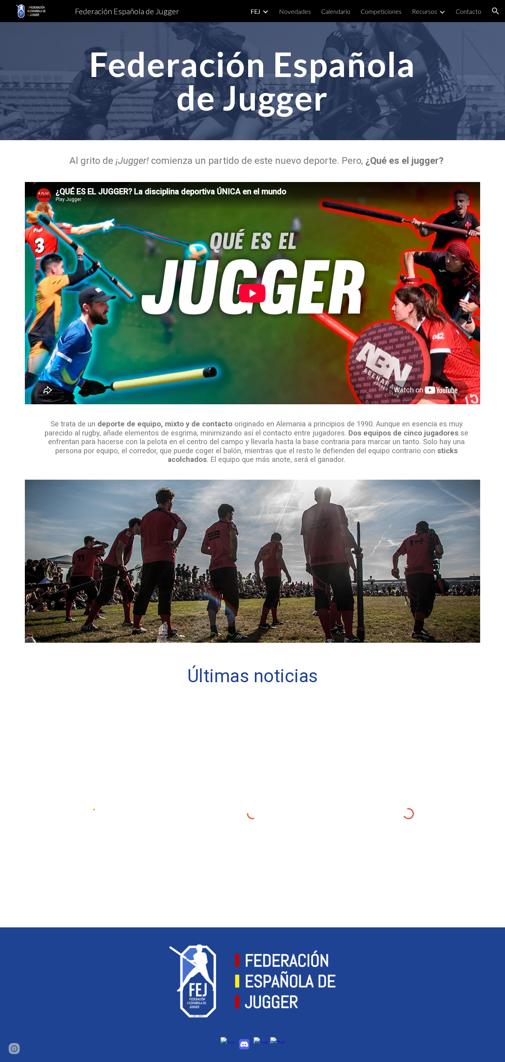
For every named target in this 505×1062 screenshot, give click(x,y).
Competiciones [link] (381, 11)
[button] (495, 11)
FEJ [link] (255, 11)
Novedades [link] (295, 11)
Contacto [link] (468, 11)
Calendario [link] (335, 11)
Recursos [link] (424, 11)
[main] (252, 81)
